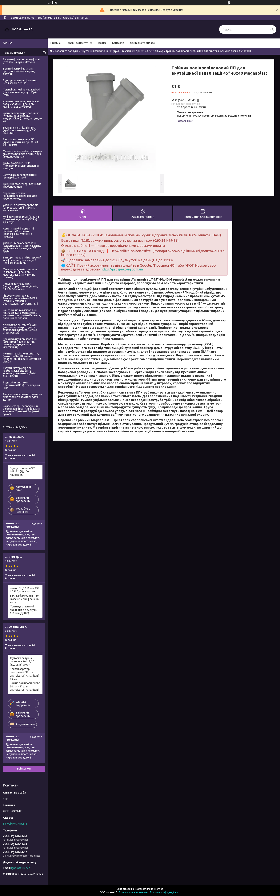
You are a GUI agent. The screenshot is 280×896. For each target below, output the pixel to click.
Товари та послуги (77, 42)
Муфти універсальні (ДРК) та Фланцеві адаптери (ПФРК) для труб (21, 219)
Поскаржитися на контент (133, 892)
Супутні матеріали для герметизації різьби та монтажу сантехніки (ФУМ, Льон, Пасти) (19, 372)
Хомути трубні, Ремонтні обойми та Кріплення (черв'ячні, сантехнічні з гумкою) (18, 232)
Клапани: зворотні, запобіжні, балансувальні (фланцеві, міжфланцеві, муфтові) (21, 104)
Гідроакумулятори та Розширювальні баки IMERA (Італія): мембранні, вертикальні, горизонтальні (20, 299)
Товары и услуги (14, 52)
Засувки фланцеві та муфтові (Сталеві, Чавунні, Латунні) (21, 61)
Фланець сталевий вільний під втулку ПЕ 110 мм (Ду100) (24, 610)
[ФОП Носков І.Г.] (7, 29)
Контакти (118, 42)
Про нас (101, 42)
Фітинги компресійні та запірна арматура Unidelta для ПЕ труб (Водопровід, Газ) (22, 154)
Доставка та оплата (142, 42)
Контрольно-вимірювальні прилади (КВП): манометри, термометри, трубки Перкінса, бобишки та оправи (22, 314)
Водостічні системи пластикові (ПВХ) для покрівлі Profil (21, 385)
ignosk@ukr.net (20, 868)
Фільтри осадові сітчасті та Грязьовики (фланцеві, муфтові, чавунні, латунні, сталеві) (20, 273)
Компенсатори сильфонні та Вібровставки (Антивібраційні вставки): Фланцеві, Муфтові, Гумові (21, 410)
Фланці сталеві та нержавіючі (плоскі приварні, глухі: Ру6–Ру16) (21, 92)
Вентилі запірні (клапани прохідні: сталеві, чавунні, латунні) (19, 71)
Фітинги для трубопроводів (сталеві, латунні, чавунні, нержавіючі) (20, 207)
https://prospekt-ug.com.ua (122, 269)
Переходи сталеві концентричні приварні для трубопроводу (20, 196)
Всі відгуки (24, 768)
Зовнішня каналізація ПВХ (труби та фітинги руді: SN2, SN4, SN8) (20, 130)
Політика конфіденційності (165, 892)
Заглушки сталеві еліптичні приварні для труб (20, 176)
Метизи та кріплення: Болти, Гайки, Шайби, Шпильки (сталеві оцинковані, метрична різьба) (22, 357)
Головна (55, 42)
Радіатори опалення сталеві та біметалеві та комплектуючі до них (22, 397)
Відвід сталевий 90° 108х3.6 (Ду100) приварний (22, 471)
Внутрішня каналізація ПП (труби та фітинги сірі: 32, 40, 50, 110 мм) (122, 51)
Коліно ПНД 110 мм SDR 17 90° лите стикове (24, 590)
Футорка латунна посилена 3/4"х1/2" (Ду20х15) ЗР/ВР (22, 661)
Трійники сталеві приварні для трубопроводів (22, 185)
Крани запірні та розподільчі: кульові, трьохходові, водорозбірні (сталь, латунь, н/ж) (22, 117)
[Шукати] (272, 29)
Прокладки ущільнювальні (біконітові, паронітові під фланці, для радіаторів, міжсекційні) (20, 343)
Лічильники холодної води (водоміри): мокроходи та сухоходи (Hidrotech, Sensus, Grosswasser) (20, 328)
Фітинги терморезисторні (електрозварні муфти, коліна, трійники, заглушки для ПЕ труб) (22, 247)
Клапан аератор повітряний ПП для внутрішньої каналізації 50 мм (24, 674)
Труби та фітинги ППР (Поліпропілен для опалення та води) (21, 166)
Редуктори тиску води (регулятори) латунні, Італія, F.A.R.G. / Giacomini (20, 286)
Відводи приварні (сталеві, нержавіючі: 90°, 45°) (20, 82)
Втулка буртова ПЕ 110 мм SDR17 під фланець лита (24, 599)
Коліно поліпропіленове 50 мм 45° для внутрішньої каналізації (25, 686)
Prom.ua (158, 889)
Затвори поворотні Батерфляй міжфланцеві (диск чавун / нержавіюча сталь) (22, 260)
